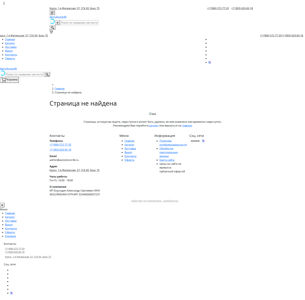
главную (187, 125)
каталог (154, 125)
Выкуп (9, 51)
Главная (10, 39)
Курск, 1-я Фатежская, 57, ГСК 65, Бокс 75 (74, 8)
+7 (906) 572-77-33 (218, 8)
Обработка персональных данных (168, 152)
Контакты (11, 54)
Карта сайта (166, 160)
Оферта (10, 58)
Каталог (10, 43)
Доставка (11, 47)
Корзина (10, 236)
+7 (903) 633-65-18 (242, 8)
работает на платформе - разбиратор (154, 200)
